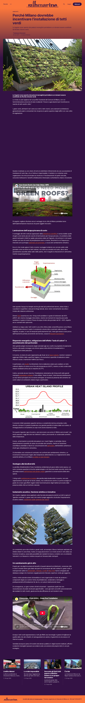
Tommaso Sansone (19, 33)
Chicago (39, 571)
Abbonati (77, 4)
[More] (10, 4)
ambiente (15, 11)
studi (19, 316)
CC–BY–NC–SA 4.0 (28, 699)
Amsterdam (31, 571)
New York (51, 571)
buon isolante (54, 355)
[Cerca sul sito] (64, 4)
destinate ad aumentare (37, 243)
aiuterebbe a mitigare (26, 375)
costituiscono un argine (28, 478)
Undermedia (38, 699)
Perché (5, 4)
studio (26, 364)
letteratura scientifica (50, 234)
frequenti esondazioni (56, 334)
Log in (69, 4)
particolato (50, 445)
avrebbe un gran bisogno (41, 457)
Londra (44, 571)
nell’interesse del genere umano (34, 471)
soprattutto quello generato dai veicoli (36, 499)
